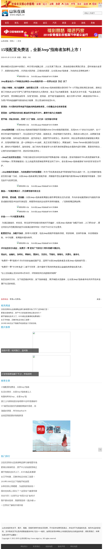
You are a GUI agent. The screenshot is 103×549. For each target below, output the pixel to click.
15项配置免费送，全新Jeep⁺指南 (15, 387)
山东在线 (4, 41)
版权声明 (61, 546)
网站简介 (24, 546)
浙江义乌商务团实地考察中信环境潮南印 (19, 401)
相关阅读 (5, 305)
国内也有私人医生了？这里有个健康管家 (19, 491)
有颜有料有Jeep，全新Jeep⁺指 (14, 396)
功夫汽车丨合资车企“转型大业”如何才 (18, 496)
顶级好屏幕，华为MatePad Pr (13, 411)
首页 (7, 23)
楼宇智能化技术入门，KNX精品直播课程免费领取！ (21, 316)
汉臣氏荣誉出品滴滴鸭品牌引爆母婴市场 (19, 462)
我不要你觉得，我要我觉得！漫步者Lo (18, 500)
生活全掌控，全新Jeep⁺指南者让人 (16, 392)
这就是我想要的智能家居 (12, 415)
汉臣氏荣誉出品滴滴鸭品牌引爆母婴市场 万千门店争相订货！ (25, 309)
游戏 (83, 23)
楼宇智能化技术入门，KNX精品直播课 (18, 472)
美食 (93, 23)
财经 (26, 23)
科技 (36, 23)
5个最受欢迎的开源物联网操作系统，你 (18, 406)
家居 (64, 23)
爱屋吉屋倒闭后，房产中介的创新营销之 (19, 467)
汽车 (55, 23)
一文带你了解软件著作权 (12, 505)
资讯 (16, 23)
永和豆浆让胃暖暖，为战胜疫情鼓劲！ (18, 486)
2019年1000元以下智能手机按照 (15, 481)
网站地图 (73, 546)
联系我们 (36, 546)
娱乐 (45, 23)
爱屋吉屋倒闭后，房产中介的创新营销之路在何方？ (21, 313)
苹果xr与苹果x (15, 299)
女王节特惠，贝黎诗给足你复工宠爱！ (16, 320)
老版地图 (49, 546)
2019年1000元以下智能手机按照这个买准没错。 (19, 323)
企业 (74, 23)
